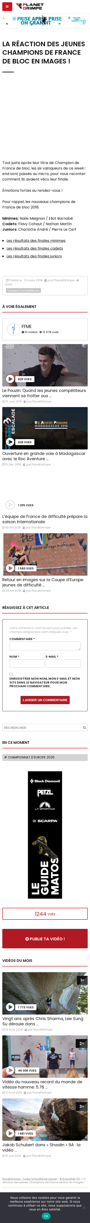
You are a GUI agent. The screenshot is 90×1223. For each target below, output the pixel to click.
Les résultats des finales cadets (34, 248)
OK (46, 1216)
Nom (14, 657)
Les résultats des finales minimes (36, 240)
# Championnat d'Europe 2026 (29, 757)
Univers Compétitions (23, 291)
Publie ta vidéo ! (47, 939)
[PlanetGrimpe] (30, 6)
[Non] (84, 1207)
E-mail (52, 657)
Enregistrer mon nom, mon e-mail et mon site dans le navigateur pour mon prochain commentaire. (44, 682)
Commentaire (22, 639)
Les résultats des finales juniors (34, 256)
